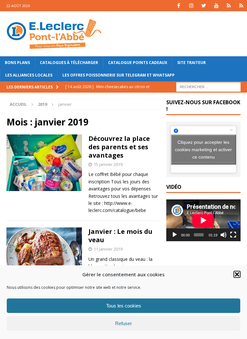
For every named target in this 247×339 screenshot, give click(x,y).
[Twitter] (203, 5)
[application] (203, 220)
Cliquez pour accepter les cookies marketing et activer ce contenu (203, 149)
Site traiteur (191, 62)
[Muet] (223, 235)
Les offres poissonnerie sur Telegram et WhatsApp (118, 75)
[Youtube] (216, 5)
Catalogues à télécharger (69, 62)
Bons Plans (17, 62)
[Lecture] (174, 235)
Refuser (123, 323)
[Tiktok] (228, 5)
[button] (237, 274)
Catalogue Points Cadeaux (137, 62)
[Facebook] (178, 5)
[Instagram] (191, 5)
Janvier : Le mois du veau (120, 235)
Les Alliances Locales (28, 75)
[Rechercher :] (208, 87)
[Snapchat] (241, 5)
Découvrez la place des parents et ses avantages (119, 147)
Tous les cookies (123, 305)
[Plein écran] (233, 235)
